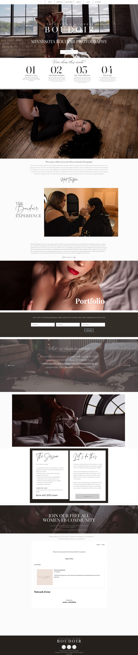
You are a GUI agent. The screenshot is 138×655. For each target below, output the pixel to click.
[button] (50, 2)
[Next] (116, 212)
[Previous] (45, 212)
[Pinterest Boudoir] (74, 647)
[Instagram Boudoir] (69, 647)
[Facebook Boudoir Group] (64, 647)
